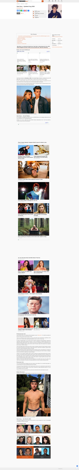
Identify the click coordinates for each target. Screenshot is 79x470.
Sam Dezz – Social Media (21, 39)
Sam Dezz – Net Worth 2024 (21, 43)
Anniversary (49, 1)
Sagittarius (37, 17)
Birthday (53, 1)
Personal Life (19, 41)
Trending (58, 1)
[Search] (42, 1)
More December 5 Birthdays (25, 446)
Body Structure (19, 42)
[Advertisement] (39, 26)
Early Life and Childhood (21, 38)
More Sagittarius (42, 446)
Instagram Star (20, 8)
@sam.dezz (40, 335)
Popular (56, 1)
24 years (36, 15)
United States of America (39, 13)
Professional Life (20, 40)
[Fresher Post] (22, 1)
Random (62, 1)
